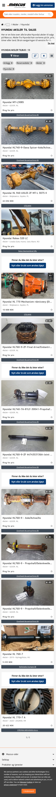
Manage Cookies (26, 782)
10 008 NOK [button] (8, 310)
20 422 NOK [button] (8, 726)
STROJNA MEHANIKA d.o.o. (27, 730)
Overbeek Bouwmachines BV (28, 115)
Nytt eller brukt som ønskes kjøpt (27, 265)
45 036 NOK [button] (8, 201)
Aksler (15, 24)
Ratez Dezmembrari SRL (27, 251)
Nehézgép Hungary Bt (27, 667)
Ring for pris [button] (8, 110)
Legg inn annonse (44, 5)
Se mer (51, 43)
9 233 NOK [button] (7, 662)
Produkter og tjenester (12, 765)
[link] (27, 86)
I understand (28, 791)
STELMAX (27, 205)
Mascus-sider (12, 754)
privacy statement (10, 785)
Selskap (5, 760)
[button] (14, 55)
